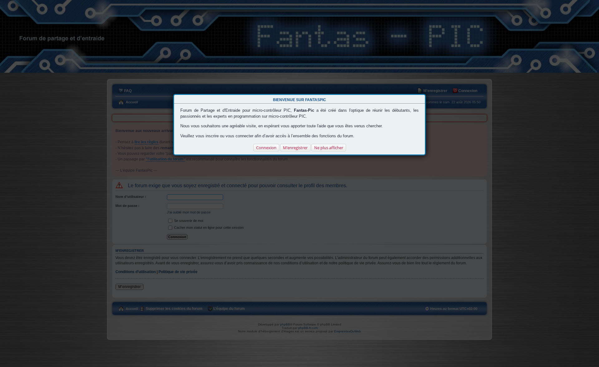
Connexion (266, 147)
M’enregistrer (295, 147)
